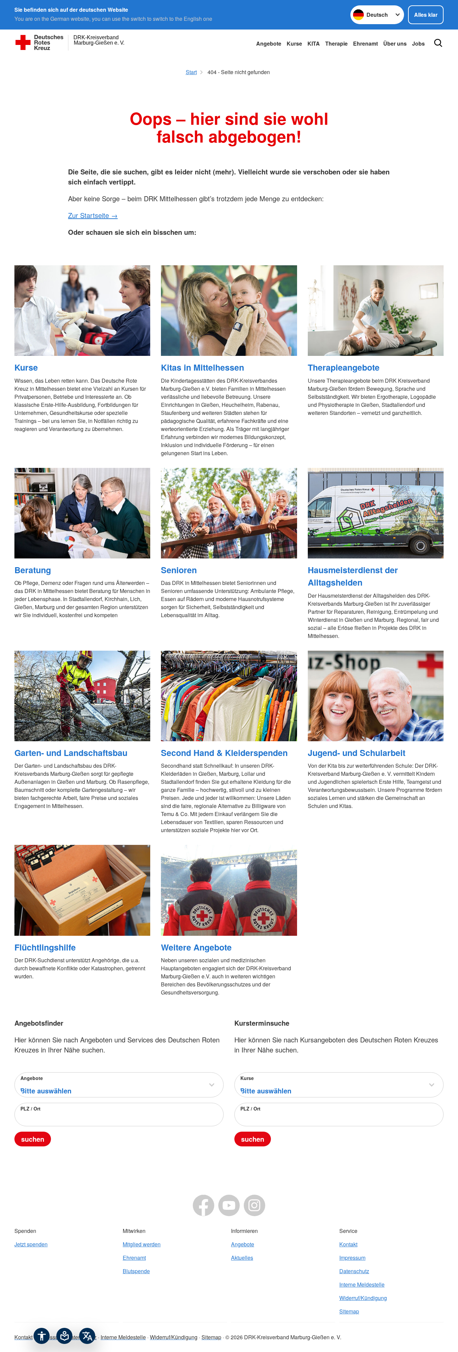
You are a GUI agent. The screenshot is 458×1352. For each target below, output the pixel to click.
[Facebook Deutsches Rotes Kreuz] (203, 1205)
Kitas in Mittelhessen (202, 367)
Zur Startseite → (93, 215)
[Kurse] (82, 310)
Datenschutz (354, 1271)
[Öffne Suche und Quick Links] (438, 43)
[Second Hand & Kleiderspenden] (229, 696)
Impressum (352, 1257)
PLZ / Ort (30, 1108)
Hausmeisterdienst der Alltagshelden (353, 576)
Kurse (294, 43)
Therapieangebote (344, 367)
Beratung (32, 570)
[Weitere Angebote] (229, 890)
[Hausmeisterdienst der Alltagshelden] (376, 513)
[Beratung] (82, 513)
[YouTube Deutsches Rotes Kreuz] (229, 1205)
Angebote (268, 43)
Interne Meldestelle (362, 1284)
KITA (313, 43)
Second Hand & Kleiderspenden (224, 753)
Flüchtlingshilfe (45, 947)
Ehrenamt (365, 43)
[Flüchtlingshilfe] (82, 890)
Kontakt (348, 1244)
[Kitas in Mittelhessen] (229, 310)
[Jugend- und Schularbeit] (376, 696)
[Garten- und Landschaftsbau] (82, 696)
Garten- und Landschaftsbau (70, 753)
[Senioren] (229, 513)
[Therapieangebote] (376, 310)
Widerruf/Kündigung (363, 1298)
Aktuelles (242, 1257)
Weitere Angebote (196, 947)
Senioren (179, 570)
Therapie (336, 43)
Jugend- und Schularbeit (356, 753)
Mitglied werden (142, 1244)
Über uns (395, 43)
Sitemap (349, 1311)
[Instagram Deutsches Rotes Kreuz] (254, 1205)
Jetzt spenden (31, 1244)
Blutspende (136, 1271)
